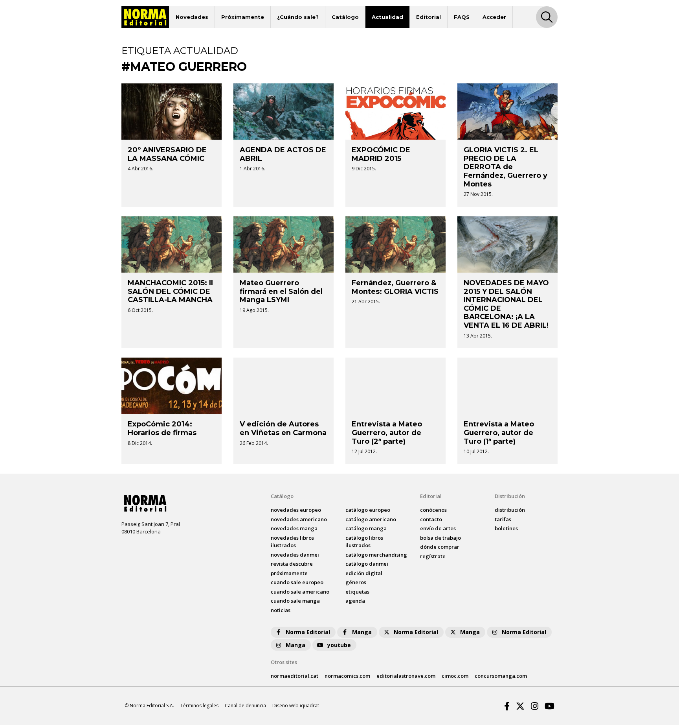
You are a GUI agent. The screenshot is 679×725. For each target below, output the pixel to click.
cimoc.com (455, 675)
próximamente (289, 573)
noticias (280, 610)
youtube (339, 645)
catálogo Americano (370, 519)
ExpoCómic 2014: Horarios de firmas (162, 428)
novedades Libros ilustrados (292, 541)
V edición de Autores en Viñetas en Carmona (283, 428)
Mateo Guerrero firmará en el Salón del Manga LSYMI (281, 291)
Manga (362, 632)
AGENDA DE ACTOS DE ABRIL (283, 154)
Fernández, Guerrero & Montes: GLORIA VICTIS (395, 287)
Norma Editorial (308, 632)
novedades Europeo (296, 509)
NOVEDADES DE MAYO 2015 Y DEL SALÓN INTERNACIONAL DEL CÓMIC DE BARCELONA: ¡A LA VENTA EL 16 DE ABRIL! (506, 304)
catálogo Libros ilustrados (364, 541)
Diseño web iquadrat (295, 705)
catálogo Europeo (367, 509)
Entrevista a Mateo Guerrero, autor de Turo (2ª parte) (387, 432)
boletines (506, 528)
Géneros (355, 582)
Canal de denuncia (245, 705)
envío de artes (438, 528)
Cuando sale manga (295, 600)
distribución (510, 509)
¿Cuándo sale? (298, 17)
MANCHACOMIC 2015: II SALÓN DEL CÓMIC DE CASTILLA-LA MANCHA (170, 291)
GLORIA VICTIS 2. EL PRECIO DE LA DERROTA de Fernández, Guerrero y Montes (505, 167)
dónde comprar (439, 546)
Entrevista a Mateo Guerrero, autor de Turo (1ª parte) (499, 432)
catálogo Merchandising (376, 554)
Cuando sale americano (300, 591)
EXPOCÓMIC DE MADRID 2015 (381, 154)
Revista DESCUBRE (292, 563)
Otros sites (284, 662)
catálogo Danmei (366, 563)
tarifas (503, 519)
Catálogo (345, 17)
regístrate (433, 556)
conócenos (433, 509)
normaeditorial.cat (294, 675)
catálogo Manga (366, 528)
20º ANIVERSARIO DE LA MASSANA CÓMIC (167, 154)
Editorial (428, 17)
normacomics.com (347, 675)
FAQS (462, 17)
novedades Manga (294, 528)
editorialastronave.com (405, 675)
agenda (355, 600)
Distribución (510, 496)
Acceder (494, 17)
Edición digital (363, 573)
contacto (431, 519)
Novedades (192, 17)
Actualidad (387, 17)
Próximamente (242, 17)
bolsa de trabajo (440, 537)
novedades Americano (299, 519)
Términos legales (199, 705)
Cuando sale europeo (297, 582)
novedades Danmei (295, 554)
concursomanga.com (501, 675)
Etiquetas (357, 591)
